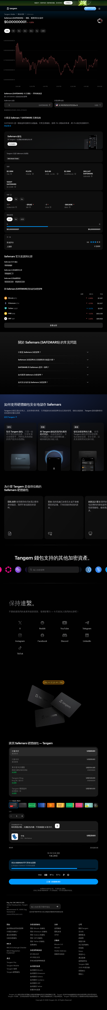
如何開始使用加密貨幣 (15, 928)
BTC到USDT (34, 954)
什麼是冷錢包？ (12, 931)
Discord (64, 640)
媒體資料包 (83, 961)
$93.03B (99, 313)
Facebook (42, 640)
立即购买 (68, 3)
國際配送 (82, 935)
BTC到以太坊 (35, 957)
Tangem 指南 (84, 964)
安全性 (81, 931)
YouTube (65, 628)
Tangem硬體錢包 (13, 972)
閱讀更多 (7, 125)
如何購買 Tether (36, 986)
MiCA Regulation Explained (13, 952)
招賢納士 (82, 970)
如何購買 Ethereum (37, 973)
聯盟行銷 (82, 941)
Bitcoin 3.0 (58, 944)
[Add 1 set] (22, 816)
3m (25, 31)
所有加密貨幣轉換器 (37, 960)
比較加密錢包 (12, 938)
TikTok (20, 653)
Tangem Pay (11, 962)
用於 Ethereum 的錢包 (38, 931)
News (81, 951)
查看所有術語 (59, 954)
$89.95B (100, 318)
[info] (11, 174)
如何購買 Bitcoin (36, 970)
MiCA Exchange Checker (16, 947)
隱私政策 (60, 911)
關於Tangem (83, 928)
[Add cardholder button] (57, 826)
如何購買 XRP (35, 983)
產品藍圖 (82, 957)
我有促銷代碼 (94, 847)
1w (16, 199)
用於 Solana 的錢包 (37, 935)
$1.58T (100, 298)
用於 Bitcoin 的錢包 (37, 928)
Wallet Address (60, 951)
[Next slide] (95, 805)
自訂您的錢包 (84, 944)
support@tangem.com (14, 914)
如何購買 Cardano (37, 980)
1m (19, 31)
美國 (58, 853)
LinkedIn (87, 640)
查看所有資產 (35, 989)
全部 (43, 31)
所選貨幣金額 (59, 100)
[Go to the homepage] (12, 8)
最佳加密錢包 (12, 935)
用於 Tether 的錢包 (37, 941)
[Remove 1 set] (11, 816)
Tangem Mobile (13, 965)
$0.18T (100, 308)
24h (7, 31)
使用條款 (57, 928)
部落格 (81, 948)
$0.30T (100, 303)
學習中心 (82, 954)
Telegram (87, 628)
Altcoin (57, 947)
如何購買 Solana (36, 976)
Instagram (20, 640)
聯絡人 (81, 974)
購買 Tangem (90, 8)
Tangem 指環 (12, 969)
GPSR (56, 935)
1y (37, 31)
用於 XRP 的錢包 (36, 938)
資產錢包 (33, 944)
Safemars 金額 (9, 100)
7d (13, 31)
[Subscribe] (57, 906)
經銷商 (81, 938)
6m (31, 31)
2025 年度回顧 (84, 967)
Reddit (42, 628)
